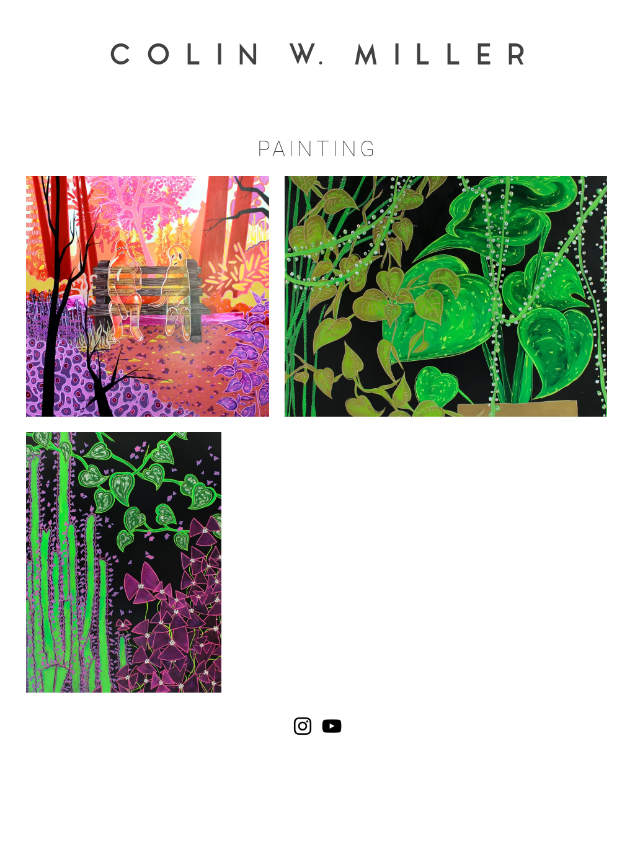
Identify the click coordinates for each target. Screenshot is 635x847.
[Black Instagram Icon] (302, 726)
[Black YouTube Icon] (332, 726)
